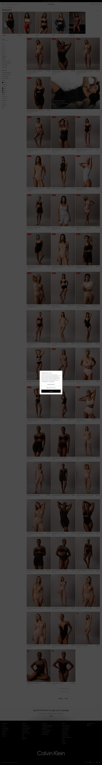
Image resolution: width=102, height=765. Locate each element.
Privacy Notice (51, 381)
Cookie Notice (45, 381)
